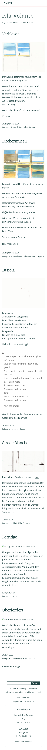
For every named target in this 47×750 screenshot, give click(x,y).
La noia (8, 270)
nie (37, 477)
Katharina (23, 658)
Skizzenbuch (32, 688)
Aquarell (14, 127)
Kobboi (32, 127)
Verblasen (11, 34)
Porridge (9, 537)
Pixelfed (28, 692)
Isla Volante (18, 16)
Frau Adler (23, 127)
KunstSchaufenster (23, 715)
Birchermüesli (14, 141)
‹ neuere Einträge (11, 666)
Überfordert (12, 610)
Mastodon (19, 692)
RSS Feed (37, 692)
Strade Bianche (15, 442)
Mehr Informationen (23, 741)
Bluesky (9, 692)
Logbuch (40, 256)
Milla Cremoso (24, 523)
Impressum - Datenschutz (23, 701)
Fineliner (14, 429)
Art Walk (23, 728)
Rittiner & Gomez (17, 688)
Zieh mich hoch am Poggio (15, 344)
